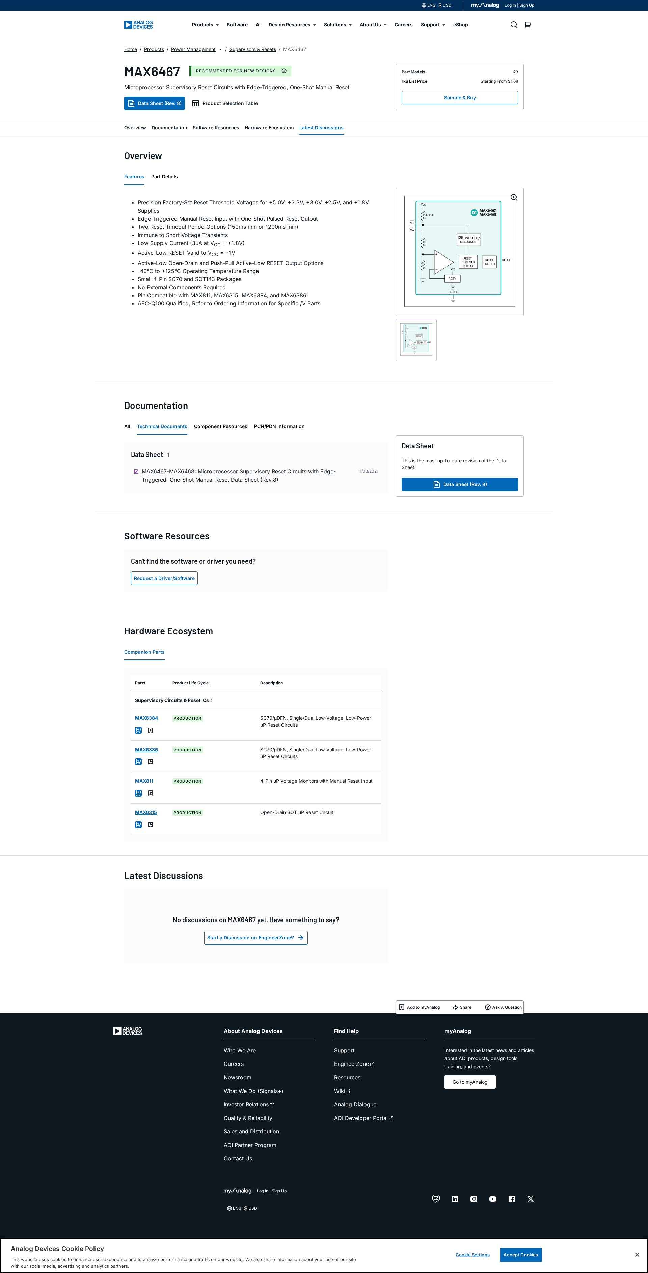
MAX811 (144, 781)
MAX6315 (146, 812)
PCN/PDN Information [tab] (279, 426)
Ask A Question (507, 1007)
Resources (347, 1077)
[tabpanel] (256, 253)
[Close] (637, 1254)
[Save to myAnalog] (150, 730)
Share (465, 1007)
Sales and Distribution (251, 1131)
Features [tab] (134, 176)
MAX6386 (146, 749)
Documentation (169, 127)
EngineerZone (351, 1063)
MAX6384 (146, 718)
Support (344, 1050)
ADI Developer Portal (361, 1118)
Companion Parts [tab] (144, 652)
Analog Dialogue (355, 1104)
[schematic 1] (416, 340)
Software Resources (216, 127)
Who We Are (240, 1050)
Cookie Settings (473, 1254)
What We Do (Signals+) (254, 1090)
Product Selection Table (230, 103)
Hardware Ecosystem (269, 127)
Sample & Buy (460, 97)
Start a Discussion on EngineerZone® (250, 937)
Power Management (193, 49)
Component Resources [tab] (220, 426)
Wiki (339, 1090)
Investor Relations (246, 1104)
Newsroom (237, 1077)
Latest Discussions (321, 127)
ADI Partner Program (250, 1145)
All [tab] (127, 426)
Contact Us (238, 1158)
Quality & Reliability (248, 1118)
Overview (135, 127)
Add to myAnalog (423, 1007)
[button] (220, 49)
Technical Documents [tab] (162, 426)
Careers (234, 1063)
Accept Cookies (521, 1254)
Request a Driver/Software (164, 578)
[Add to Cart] (138, 730)
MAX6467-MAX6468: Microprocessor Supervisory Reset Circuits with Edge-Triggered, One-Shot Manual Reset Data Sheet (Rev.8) (239, 475)
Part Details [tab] (164, 176)
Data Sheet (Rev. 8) (160, 103)
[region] (324, 1255)
